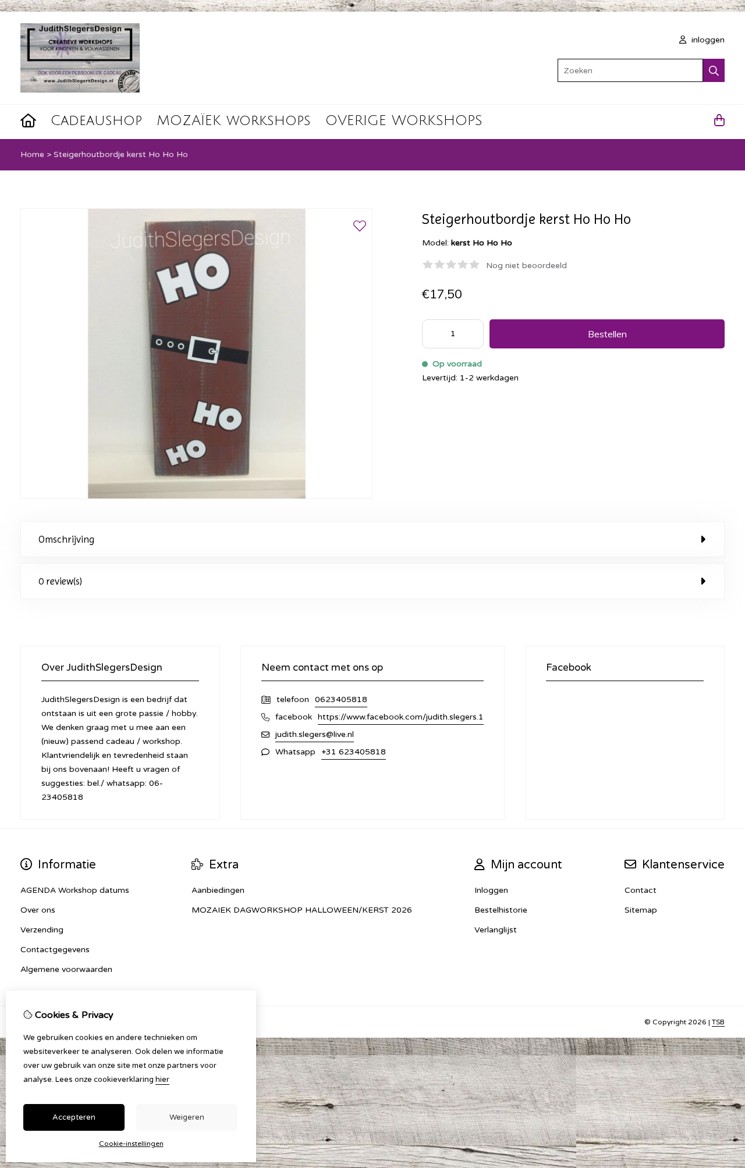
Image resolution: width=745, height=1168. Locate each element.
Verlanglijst (495, 930)
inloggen (707, 40)
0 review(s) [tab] (60, 581)
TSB (718, 1022)
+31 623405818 (353, 752)
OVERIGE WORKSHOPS (404, 120)
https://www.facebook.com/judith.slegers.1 (401, 717)
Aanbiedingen (217, 890)
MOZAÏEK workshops (234, 120)
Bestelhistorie (500, 910)
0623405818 (341, 699)
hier (162, 1079)
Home (32, 154)
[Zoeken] (714, 70)
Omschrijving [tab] (66, 539)
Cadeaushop (96, 120)
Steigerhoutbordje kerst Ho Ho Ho (121, 154)
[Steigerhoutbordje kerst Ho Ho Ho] (196, 496)
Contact (641, 890)
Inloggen (491, 890)
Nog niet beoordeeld (526, 265)
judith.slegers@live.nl (314, 734)
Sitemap (641, 910)
